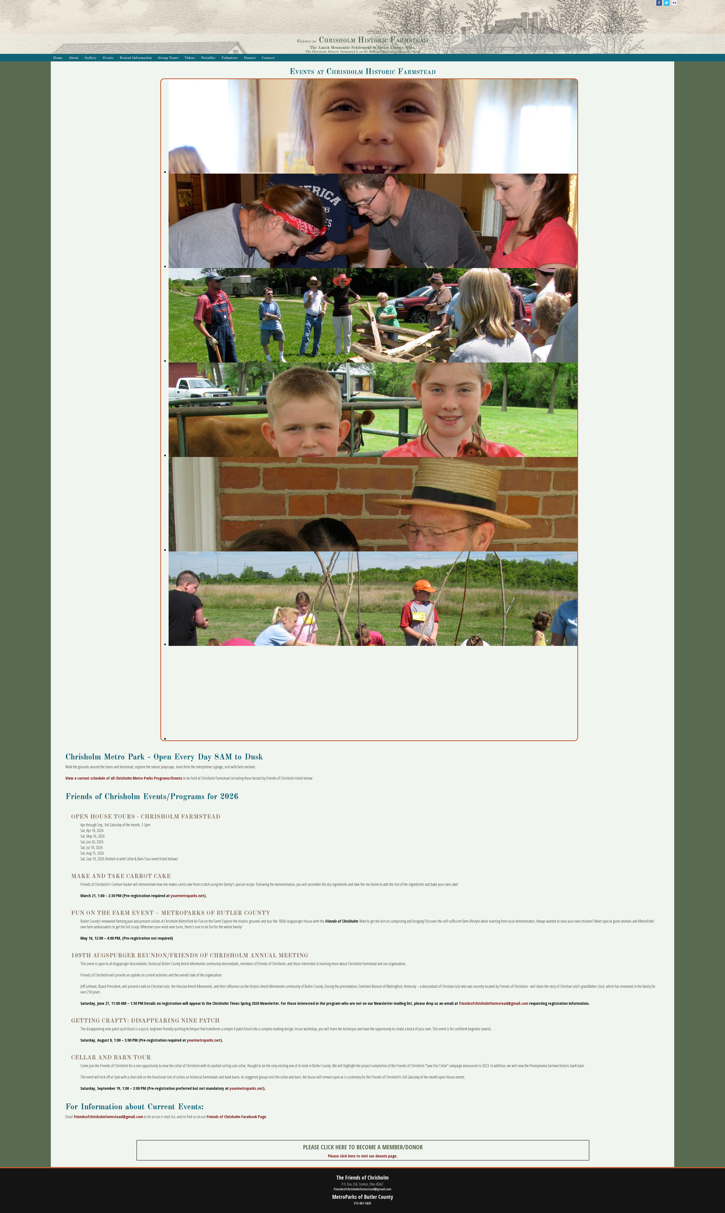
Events (108, 58)
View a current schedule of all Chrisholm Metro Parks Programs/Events (123, 778)
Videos (189, 58)
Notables (208, 58)
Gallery (91, 58)
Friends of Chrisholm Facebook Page (236, 1116)
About (74, 58)
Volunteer (229, 58)
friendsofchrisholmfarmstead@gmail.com (493, 1003)
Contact (268, 58)
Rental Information (136, 58)
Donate (250, 58)
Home (57, 58)
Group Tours (168, 58)
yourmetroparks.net (187, 895)
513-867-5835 (362, 1203)
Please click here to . (363, 1156)
